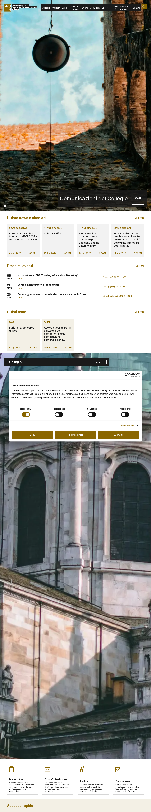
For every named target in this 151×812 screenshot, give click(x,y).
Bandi (64, 7)
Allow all (118, 435)
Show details (127, 425)
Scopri (98, 361)
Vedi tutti (140, 265)
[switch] (59, 414)
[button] (5, 206)
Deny (32, 435)
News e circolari (75, 7)
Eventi (85, 7)
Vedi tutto (139, 217)
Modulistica (95, 7)
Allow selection (75, 435)
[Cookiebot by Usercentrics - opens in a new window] (127, 375)
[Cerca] (144, 6)
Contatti (136, 7)
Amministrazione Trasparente (120, 7)
